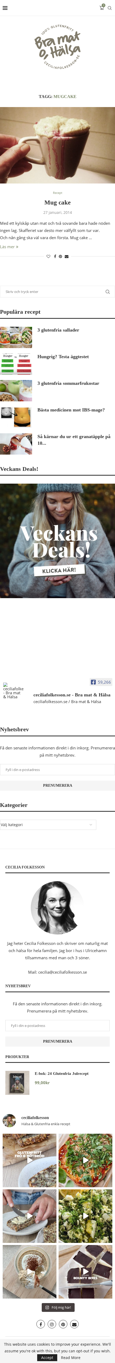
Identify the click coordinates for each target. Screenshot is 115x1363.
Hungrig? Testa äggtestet (63, 356)
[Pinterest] (63, 1324)
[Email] (74, 1324)
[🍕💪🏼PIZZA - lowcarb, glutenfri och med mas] (85, 1160)
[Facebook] (40, 1324)
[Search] (109, 8)
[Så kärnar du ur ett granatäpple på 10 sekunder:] (16, 444)
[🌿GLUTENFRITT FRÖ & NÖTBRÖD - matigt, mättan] (29, 1160)
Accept (47, 1357)
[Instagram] (52, 1324)
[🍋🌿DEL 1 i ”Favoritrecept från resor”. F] (85, 1216)
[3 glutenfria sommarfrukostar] (16, 390)
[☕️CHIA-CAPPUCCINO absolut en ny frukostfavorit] (29, 1272)
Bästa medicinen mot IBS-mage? (71, 410)
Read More (70, 1358)
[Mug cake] (57, 145)
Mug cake (57, 202)
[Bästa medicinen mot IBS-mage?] (16, 417)
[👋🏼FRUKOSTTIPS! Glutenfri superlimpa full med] (29, 1216)
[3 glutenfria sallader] (16, 337)
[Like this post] (48, 256)
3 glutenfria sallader (58, 330)
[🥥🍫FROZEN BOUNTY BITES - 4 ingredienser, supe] (85, 1272)
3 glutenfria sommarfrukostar (68, 383)
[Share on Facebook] (55, 256)
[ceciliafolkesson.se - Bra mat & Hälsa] (13, 690)
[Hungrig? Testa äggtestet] (16, 364)
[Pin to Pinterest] (60, 256)
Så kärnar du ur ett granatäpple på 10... (73, 440)
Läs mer (7, 246)
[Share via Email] (66, 256)
